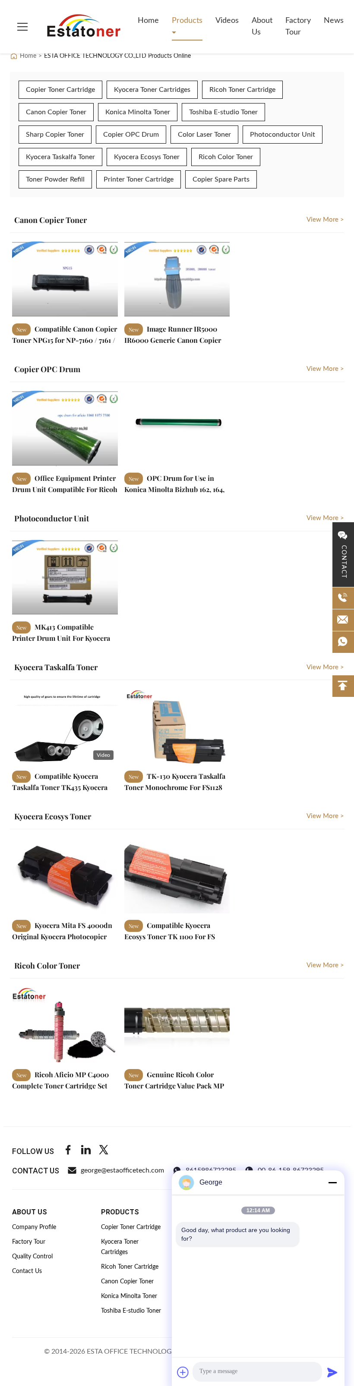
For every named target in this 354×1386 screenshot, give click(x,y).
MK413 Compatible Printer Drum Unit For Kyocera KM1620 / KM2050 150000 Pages (63, 637)
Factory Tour (298, 26)
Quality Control (32, 1257)
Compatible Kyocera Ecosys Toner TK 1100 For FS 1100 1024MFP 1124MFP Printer (172, 936)
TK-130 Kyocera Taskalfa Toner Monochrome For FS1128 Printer (174, 786)
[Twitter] (103, 1151)
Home (148, 21)
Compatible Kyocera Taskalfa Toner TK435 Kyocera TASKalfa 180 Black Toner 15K (59, 786)
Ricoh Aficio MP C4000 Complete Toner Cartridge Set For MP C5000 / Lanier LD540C (61, 1085)
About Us (262, 26)
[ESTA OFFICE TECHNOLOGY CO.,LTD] (83, 27)
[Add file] (183, 1372)
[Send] (332, 1372)
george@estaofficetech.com (122, 1170)
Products (187, 21)
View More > (325, 219)
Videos (227, 21)
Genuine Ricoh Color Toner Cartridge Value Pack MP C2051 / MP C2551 (174, 1085)
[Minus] (332, 1182)
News (334, 21)
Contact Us (27, 1271)
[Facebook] (68, 1151)
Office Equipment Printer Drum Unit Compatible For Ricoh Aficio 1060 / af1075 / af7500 (64, 488)
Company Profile (34, 1227)
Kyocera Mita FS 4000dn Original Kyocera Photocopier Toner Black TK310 (62, 936)
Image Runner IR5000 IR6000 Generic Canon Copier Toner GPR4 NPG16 (172, 339)
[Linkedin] (86, 1151)
